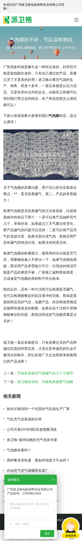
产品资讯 (17, 47)
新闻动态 (30, 47)
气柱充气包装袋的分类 (24, 419)
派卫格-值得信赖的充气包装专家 (32, 440)
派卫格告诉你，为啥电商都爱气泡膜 (45, 381)
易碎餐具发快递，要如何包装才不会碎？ (38, 460)
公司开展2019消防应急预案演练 (32, 429)
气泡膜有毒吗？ (19, 450)
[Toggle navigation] (76, 20)
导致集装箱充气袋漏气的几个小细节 (45, 373)
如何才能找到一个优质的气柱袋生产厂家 (38, 409)
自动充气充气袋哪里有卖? (27, 470)
